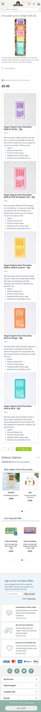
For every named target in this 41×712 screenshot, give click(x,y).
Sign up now (29, 594)
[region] (20, 706)
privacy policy (32, 599)
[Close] (39, 702)
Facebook (17, 671)
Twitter (24, 671)
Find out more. (29, 703)
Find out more (21, 618)
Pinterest (31, 671)
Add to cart (25, 449)
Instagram (10, 671)
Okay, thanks (21, 708)
